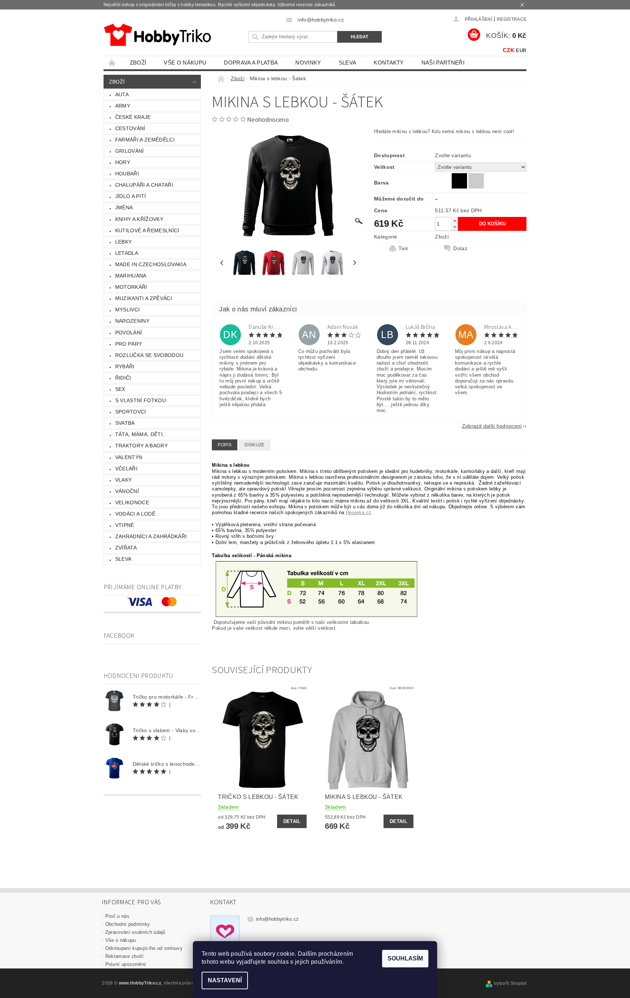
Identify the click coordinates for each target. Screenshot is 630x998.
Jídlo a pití (130, 196)
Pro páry (128, 344)
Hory (122, 162)
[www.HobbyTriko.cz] (157, 35)
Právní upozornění (125, 964)
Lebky (123, 242)
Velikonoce (132, 502)
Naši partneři (442, 62)
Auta (122, 94)
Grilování (129, 151)
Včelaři (126, 468)
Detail (292, 821)
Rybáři (125, 366)
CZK (508, 50)
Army (122, 106)
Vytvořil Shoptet (510, 983)
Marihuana (131, 276)
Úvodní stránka (112, 62)
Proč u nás (117, 916)
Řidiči (123, 378)
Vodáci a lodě (135, 514)
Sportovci (130, 412)
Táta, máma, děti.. (140, 434)
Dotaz (460, 248)
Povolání (128, 332)
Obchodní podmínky (127, 924)
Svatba (125, 423)
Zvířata (126, 548)
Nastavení (225, 980)
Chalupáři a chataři (144, 185)
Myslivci (127, 309)
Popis (225, 444)
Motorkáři (131, 287)
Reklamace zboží (124, 956)
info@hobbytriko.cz (277, 919)
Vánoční (127, 491)
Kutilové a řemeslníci (147, 230)
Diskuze (254, 444)
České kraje (133, 117)
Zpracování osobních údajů (135, 932)
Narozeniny (132, 321)
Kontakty (389, 62)
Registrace (511, 19)
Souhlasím (405, 958)
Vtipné (124, 525)
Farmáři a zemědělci (145, 140)
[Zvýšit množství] (454, 220)
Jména (124, 207)
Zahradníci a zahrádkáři (151, 536)
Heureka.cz (358, 512)
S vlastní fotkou (140, 400)
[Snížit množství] (454, 227)
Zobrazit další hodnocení (492, 425)
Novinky (308, 62)
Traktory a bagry (141, 445)
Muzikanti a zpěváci (143, 298)
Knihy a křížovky (139, 219)
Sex (120, 389)
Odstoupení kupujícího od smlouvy (144, 948)
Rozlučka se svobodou (149, 355)
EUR (521, 50)
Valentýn (129, 457)
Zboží (138, 62)
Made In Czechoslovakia (150, 264)
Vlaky (123, 480)
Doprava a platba (251, 62)
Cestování (130, 128)
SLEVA (348, 62)
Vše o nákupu (185, 62)
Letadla (126, 253)
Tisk (403, 248)
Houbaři (127, 173)
